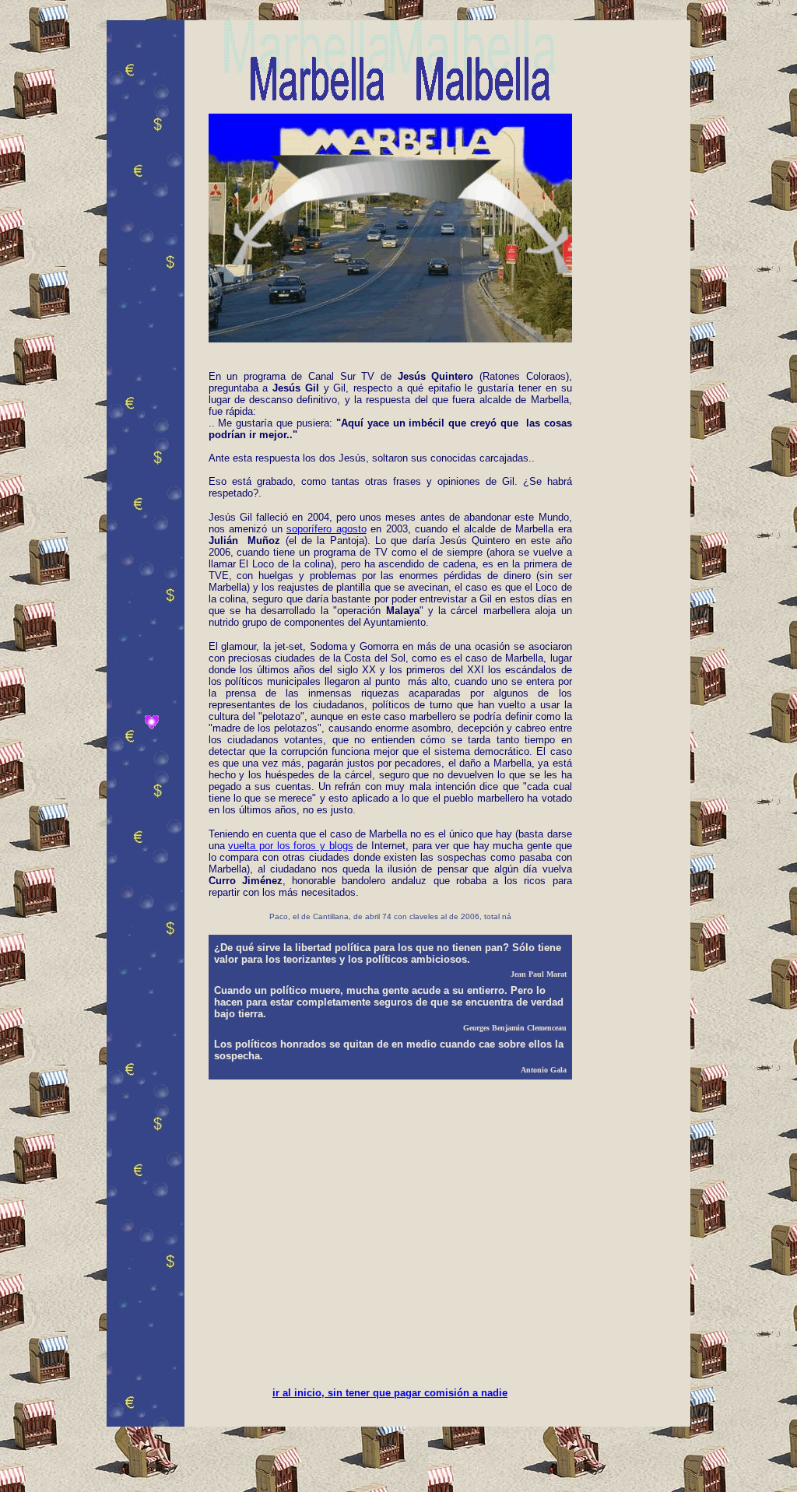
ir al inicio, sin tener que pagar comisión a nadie (389, 1393)
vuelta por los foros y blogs (290, 845)
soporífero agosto (326, 529)
